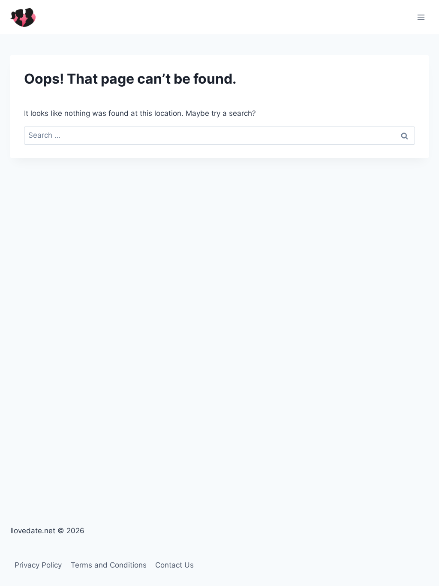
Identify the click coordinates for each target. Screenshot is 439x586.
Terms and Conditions (109, 565)
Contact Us (174, 565)
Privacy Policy (38, 565)
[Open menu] (421, 17)
